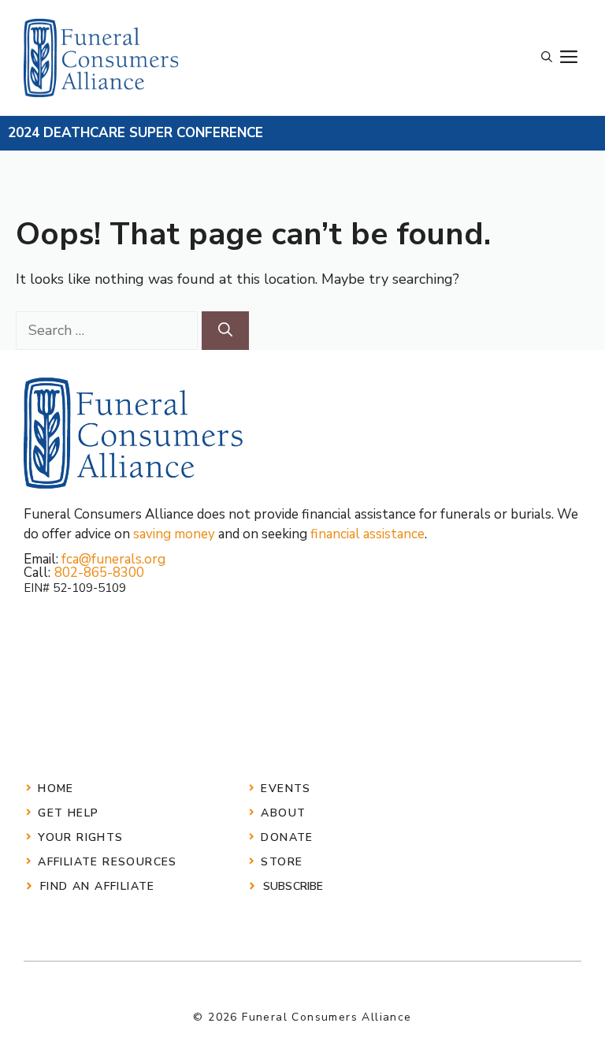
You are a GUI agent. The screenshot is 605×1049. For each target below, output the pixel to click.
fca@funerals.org (113, 559)
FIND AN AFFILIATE (97, 886)
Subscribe (293, 886)
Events (285, 788)
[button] (546, 57)
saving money (174, 534)
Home (56, 788)
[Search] (225, 330)
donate (287, 837)
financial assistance (367, 534)
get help (68, 812)
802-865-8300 (99, 573)
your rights (80, 837)
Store (281, 861)
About (283, 812)
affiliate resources (107, 861)
